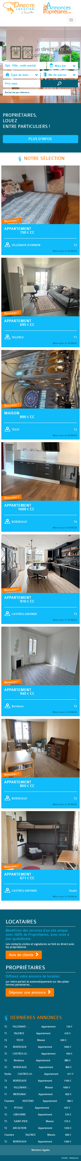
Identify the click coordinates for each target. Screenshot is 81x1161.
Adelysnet (73, 1158)
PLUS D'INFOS (40, 139)
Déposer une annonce (28, 992)
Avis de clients (22, 955)
